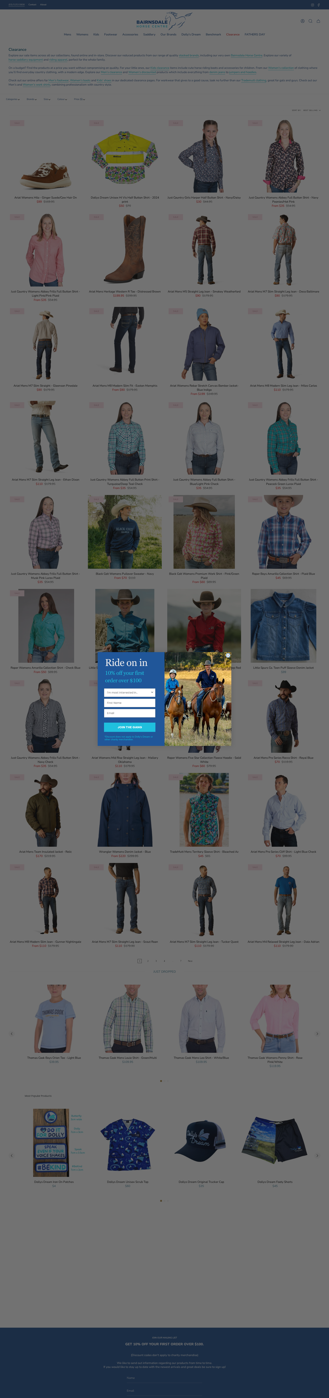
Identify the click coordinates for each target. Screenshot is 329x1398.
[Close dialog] (228, 655)
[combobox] (128, 693)
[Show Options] (152, 693)
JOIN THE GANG (130, 727)
